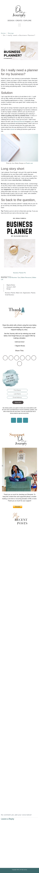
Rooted (19, 801)
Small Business (9, 295)
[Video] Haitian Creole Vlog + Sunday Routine (19, 637)
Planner (33, 293)
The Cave (19, 719)
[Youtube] (25, 420)
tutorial (12, 129)
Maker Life (19, 293)
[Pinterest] (19, 420)
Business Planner (10, 293)
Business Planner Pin (19, 273)
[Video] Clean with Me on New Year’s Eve (19, 665)
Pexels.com (29, 163)
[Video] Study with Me (19, 583)
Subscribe (18, 402)
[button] (19, 25)
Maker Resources (26, 277)
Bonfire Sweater (20, 692)
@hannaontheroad (19, 121)
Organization (26, 293)
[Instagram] (13, 420)
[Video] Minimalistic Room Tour (19, 610)
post (33, 121)
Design (8, 289)
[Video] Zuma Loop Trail (19, 556)
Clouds (19, 773)
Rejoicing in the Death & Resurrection (19, 746)
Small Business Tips (14, 277)
